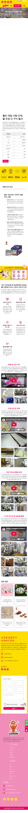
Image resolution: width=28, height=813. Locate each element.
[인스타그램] (8, 2)
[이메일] (26, 727)
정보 (11, 773)
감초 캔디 (12, 750)
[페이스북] (2, 2)
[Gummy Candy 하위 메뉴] (14, 747)
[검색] (11, 6)
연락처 (11, 778)
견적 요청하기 (17, 5)
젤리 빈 (11, 752)
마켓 (11, 769)
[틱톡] (5, 2)
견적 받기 (6, 161)
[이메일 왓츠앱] (26, 721)
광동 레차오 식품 (10, 808)
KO (21, 1)
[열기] (24, 6)
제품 (6, 14)
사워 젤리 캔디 (18, 12)
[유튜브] (11, 2)
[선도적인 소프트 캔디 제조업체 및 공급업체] (6, 5)
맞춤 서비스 (12, 771)
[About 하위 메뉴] (12, 773)
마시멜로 (11, 754)
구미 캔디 (8, 12)
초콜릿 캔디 (12, 757)
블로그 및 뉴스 (13, 776)
